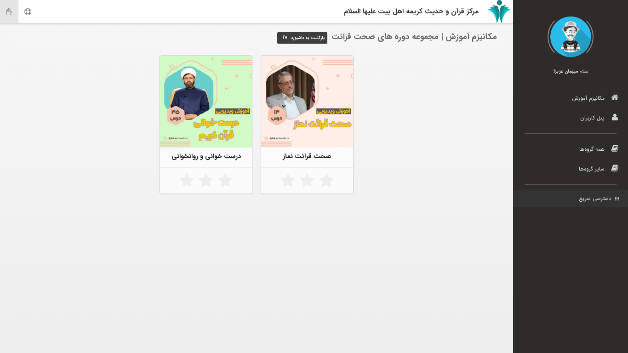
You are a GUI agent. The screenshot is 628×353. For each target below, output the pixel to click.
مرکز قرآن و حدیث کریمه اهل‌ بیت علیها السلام (411, 11)
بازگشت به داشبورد (303, 38)
